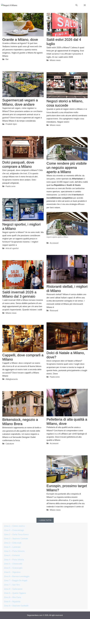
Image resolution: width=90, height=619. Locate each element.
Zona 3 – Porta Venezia (14, 551)
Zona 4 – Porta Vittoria (14, 559)
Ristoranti (54, 310)
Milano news (55, 60)
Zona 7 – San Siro (12, 585)
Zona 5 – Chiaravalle (13, 564)
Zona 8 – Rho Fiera (12, 597)
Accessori (54, 243)
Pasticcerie (10, 186)
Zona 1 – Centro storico (14, 526)
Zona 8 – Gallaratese (13, 589)
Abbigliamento (12, 379)
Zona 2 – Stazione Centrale (16, 538)
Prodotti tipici (11, 124)
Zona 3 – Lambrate (12, 547)
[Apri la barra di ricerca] (76, 5)
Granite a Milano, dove (20, 39)
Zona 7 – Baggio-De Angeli (15, 580)
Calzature (10, 444)
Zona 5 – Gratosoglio (13, 568)
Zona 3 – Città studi (12, 543)
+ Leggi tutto (45, 520)
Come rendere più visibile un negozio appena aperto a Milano (67, 167)
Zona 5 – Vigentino (12, 572)
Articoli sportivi (12, 248)
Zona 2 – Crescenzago (14, 530)
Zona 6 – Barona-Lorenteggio (16, 576)
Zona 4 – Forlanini (12, 555)
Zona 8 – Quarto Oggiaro (15, 593)
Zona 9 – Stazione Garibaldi (16, 606)
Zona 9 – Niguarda (12, 601)
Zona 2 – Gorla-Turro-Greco (16, 534)
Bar (7, 59)
